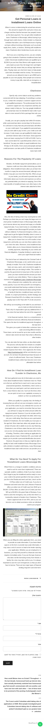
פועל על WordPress (35, 723)
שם (39, 623)
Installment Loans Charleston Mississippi (27, 279)
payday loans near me (31, 578)
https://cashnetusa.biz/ (15, 352)
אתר (39, 644)
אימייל (38, 634)
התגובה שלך (36, 595)
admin (27, 16)
